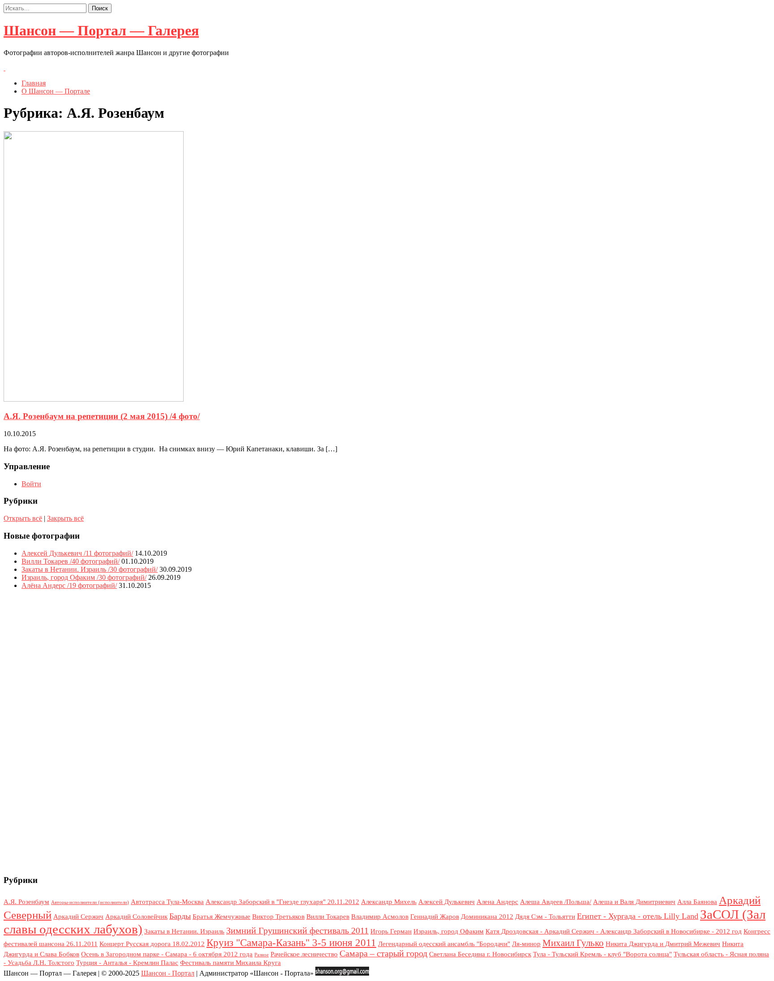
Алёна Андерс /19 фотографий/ (69, 585)
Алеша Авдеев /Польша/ (555, 901)
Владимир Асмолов (379, 916)
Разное (261, 954)
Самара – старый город (383, 953)
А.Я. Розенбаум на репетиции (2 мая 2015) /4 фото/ (102, 416)
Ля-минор (526, 943)
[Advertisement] (387, 731)
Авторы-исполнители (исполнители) (90, 902)
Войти (31, 484)
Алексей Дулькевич (446, 901)
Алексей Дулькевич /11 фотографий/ (77, 553)
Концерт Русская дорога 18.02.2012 (152, 943)
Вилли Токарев (327, 916)
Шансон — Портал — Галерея (101, 30)
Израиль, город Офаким (448, 931)
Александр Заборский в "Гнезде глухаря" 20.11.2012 (282, 901)
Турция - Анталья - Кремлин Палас (127, 962)
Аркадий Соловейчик (136, 916)
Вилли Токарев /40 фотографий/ (71, 561)
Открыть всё (23, 518)
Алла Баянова (697, 901)
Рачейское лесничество (304, 954)
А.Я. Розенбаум (26, 901)
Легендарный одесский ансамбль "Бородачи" (444, 943)
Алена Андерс (497, 901)
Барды (180, 916)
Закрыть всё (65, 518)
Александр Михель (389, 901)
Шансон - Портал (167, 973)
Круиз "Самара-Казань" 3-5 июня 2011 (291, 942)
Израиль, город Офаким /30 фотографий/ (84, 577)
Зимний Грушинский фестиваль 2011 (297, 930)
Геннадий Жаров (434, 916)
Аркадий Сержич (78, 916)
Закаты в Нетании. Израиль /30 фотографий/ (90, 569)
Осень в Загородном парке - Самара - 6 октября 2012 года (167, 954)
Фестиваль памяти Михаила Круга (230, 962)
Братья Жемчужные (221, 916)
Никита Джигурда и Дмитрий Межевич (663, 943)
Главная (34, 83)
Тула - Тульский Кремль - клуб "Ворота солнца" (602, 954)
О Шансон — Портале (56, 91)
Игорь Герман (391, 931)
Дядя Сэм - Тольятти (545, 916)
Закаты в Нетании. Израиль (184, 931)
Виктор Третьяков (278, 916)
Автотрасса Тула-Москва (167, 901)
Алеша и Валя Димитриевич (634, 901)
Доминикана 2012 (487, 916)
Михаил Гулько (573, 943)
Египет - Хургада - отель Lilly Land (637, 916)
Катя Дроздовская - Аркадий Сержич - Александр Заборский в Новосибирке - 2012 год (614, 931)
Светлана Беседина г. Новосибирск (480, 954)
